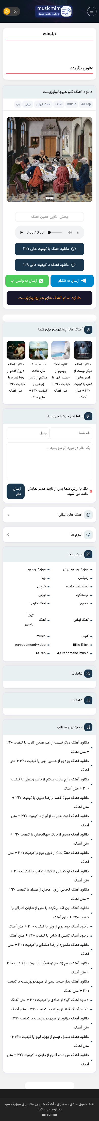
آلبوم (85, 636)
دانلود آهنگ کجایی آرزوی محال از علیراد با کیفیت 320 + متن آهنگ (49, 894)
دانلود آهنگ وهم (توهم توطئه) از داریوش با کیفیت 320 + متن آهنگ (48, 968)
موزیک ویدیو (37, 569)
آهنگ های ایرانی (70, 514)
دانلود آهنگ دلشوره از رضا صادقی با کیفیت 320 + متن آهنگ (48, 949)
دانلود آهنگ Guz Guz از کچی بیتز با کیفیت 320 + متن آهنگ (48, 857)
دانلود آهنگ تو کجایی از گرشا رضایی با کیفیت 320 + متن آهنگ (50, 876)
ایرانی (42, 595)
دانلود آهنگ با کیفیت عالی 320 (46, 249)
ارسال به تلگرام (68, 280)
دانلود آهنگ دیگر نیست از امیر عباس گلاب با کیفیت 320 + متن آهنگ (48, 747)
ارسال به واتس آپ (24, 280)
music (41, 636)
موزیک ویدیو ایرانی (76, 569)
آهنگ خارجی (37, 603)
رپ (44, 578)
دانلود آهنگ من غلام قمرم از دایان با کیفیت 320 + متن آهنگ (48, 1060)
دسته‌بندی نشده (77, 586)
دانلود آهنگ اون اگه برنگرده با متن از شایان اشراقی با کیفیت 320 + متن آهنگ (50, 912)
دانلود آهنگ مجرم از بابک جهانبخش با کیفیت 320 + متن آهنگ (49, 839)
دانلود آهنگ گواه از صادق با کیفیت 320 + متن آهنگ (50, 1000)
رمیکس (83, 578)
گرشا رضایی (29, 620)
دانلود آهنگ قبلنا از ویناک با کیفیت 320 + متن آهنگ (50, 1009)
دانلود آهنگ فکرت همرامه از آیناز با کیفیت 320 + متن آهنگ (50, 821)
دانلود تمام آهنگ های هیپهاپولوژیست (49, 298)
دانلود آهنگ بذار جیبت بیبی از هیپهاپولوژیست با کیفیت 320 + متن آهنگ (48, 986)
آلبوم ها (76, 534)
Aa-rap (41, 653)
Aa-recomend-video (30, 645)
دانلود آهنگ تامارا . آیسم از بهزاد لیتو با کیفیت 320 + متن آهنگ (50, 1041)
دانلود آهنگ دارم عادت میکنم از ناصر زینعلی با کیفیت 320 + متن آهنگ (50, 784)
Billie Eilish (81, 645)
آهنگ (42, 620)
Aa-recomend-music (73, 653)
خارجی (41, 586)
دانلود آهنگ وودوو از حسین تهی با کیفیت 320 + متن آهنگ (49, 765)
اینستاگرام (82, 595)
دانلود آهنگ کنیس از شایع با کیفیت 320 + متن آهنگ (49, 935)
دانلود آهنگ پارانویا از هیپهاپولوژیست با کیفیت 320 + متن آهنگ (49, 1023)
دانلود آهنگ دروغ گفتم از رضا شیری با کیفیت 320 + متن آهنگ (50, 802)
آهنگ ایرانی (81, 620)
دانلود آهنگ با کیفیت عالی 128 (46, 265)
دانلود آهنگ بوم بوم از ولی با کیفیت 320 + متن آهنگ (49, 926)
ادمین (84, 603)
